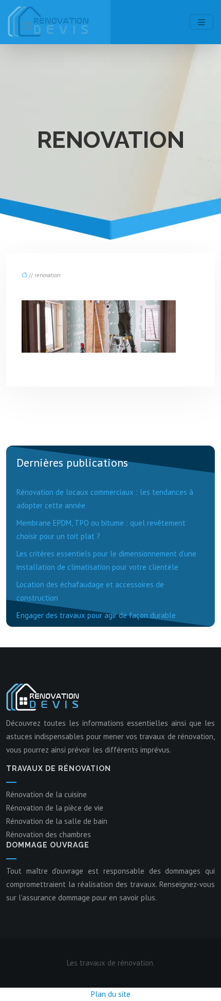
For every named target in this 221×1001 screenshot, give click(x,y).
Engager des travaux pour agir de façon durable (96, 615)
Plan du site (111, 994)
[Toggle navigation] (201, 22)
